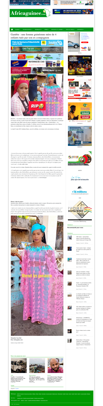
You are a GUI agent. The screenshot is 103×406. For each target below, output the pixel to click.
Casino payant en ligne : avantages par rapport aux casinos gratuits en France (83, 249)
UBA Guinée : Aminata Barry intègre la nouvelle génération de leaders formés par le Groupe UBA (83, 238)
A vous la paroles (83, 393)
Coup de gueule (49, 393)
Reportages (60, 393)
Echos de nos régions (28, 393)
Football (64, 393)
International (27, 29)
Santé (70, 393)
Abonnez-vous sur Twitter (39, 398)
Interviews (44, 393)
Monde (40, 393)
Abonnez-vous (20, 398)
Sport (46, 29)
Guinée (17, 29)
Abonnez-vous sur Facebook (28, 398)
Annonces (80, 29)
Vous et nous (70, 29)
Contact (26, 400)
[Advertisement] (51, 22)
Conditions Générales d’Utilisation (34, 400)
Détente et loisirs (56, 29)
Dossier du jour (55, 393)
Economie (22, 393)
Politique (33, 393)
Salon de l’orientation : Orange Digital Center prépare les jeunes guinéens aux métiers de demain (83, 273)
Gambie (17, 388)
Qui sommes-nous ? (44, 400)
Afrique (37, 393)
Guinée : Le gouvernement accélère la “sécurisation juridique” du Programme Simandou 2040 (83, 284)
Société (18, 393)
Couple (73, 393)
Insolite (78, 393)
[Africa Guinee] (30, 13)
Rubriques (38, 29)
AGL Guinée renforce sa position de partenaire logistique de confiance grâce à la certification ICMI (84, 308)
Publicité (22, 400)
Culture (67, 393)
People (75, 393)
